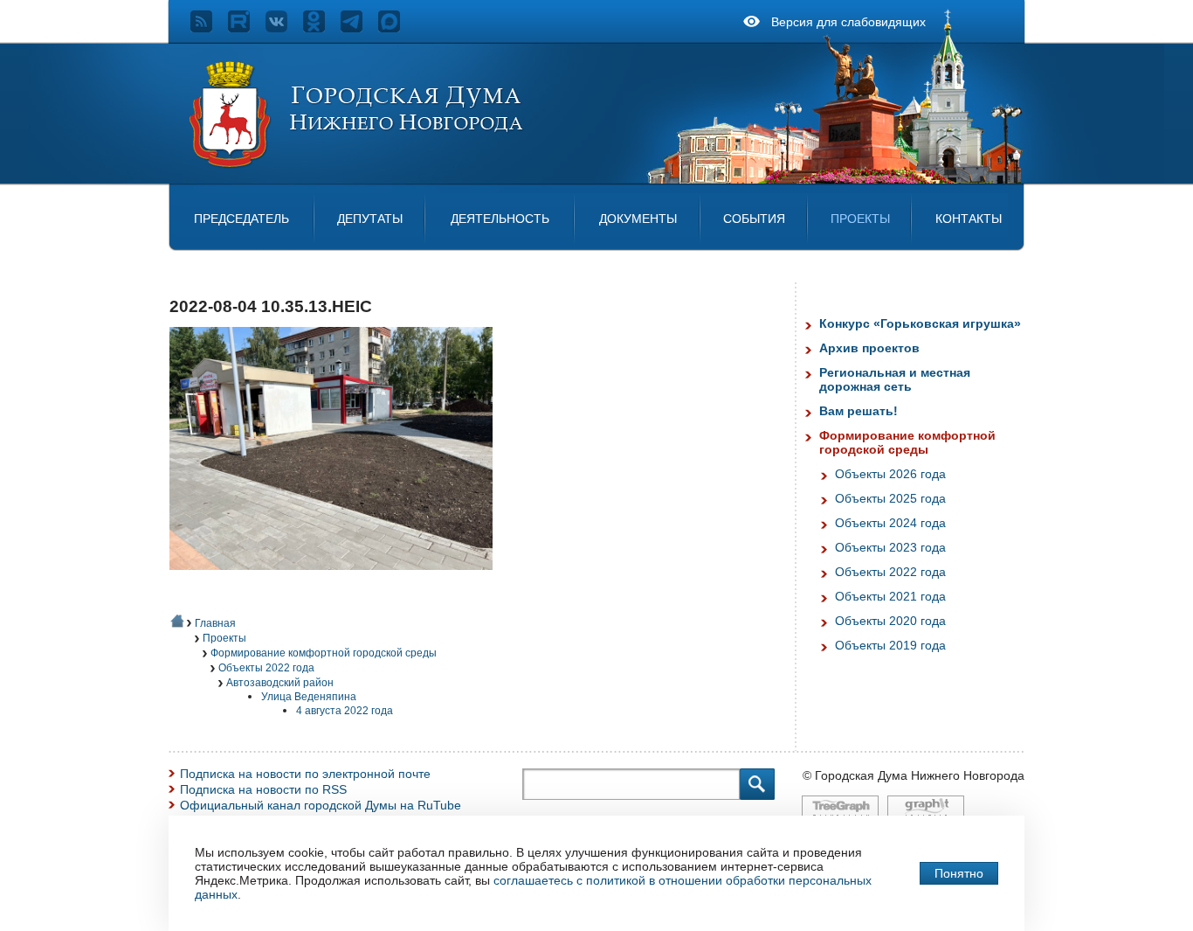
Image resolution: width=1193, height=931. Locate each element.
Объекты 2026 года (890, 474)
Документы (638, 219)
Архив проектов (869, 348)
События (754, 219)
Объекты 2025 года (890, 498)
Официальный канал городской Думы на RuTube (320, 805)
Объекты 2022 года (266, 668)
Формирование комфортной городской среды (323, 653)
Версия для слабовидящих (848, 22)
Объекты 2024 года (890, 523)
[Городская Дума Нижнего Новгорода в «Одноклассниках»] (322, 28)
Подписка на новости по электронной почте (305, 774)
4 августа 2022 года (344, 711)
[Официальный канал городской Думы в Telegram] (359, 28)
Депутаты (370, 219)
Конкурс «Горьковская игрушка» (920, 323)
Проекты (860, 219)
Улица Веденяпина (308, 697)
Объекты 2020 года (890, 621)
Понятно (958, 873)
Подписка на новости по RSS (263, 789)
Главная (215, 623)
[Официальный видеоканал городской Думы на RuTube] (246, 28)
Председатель (241, 219)
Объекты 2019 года (890, 645)
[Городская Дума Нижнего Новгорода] (357, 164)
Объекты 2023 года (890, 547)
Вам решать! (858, 411)
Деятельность (500, 219)
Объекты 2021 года (890, 596)
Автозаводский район (280, 683)
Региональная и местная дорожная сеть (894, 379)
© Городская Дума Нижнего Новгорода (913, 775)
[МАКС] (397, 28)
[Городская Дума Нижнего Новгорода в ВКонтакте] (284, 28)
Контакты (968, 219)
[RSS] (209, 28)
